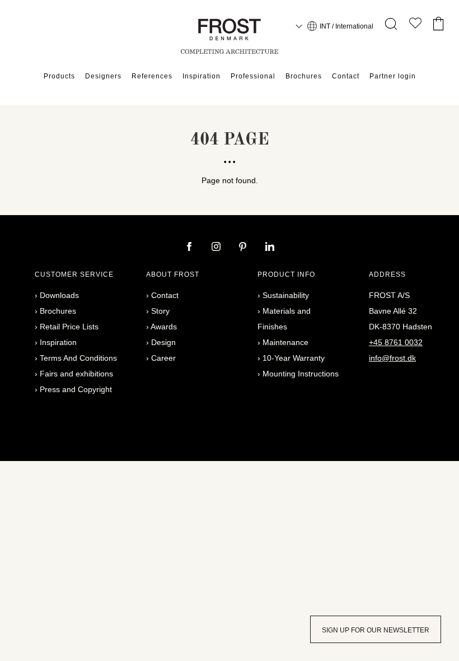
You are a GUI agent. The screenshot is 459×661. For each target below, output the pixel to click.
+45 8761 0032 (396, 342)
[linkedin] (269, 247)
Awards (164, 326)
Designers (103, 76)
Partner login (392, 76)
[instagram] (217, 247)
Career (163, 357)
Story (160, 310)
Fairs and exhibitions (76, 373)
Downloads (59, 295)
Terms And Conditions (78, 357)
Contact (345, 76)
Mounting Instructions (301, 373)
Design (163, 342)
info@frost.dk (392, 357)
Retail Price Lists (69, 326)
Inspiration (201, 76)
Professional (253, 76)
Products (59, 76)
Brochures (303, 76)
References (152, 76)
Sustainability (286, 295)
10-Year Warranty (294, 357)
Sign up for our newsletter (375, 630)
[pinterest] (244, 247)
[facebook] (190, 247)
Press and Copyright (76, 389)
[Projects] (415, 25)
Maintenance (285, 342)
